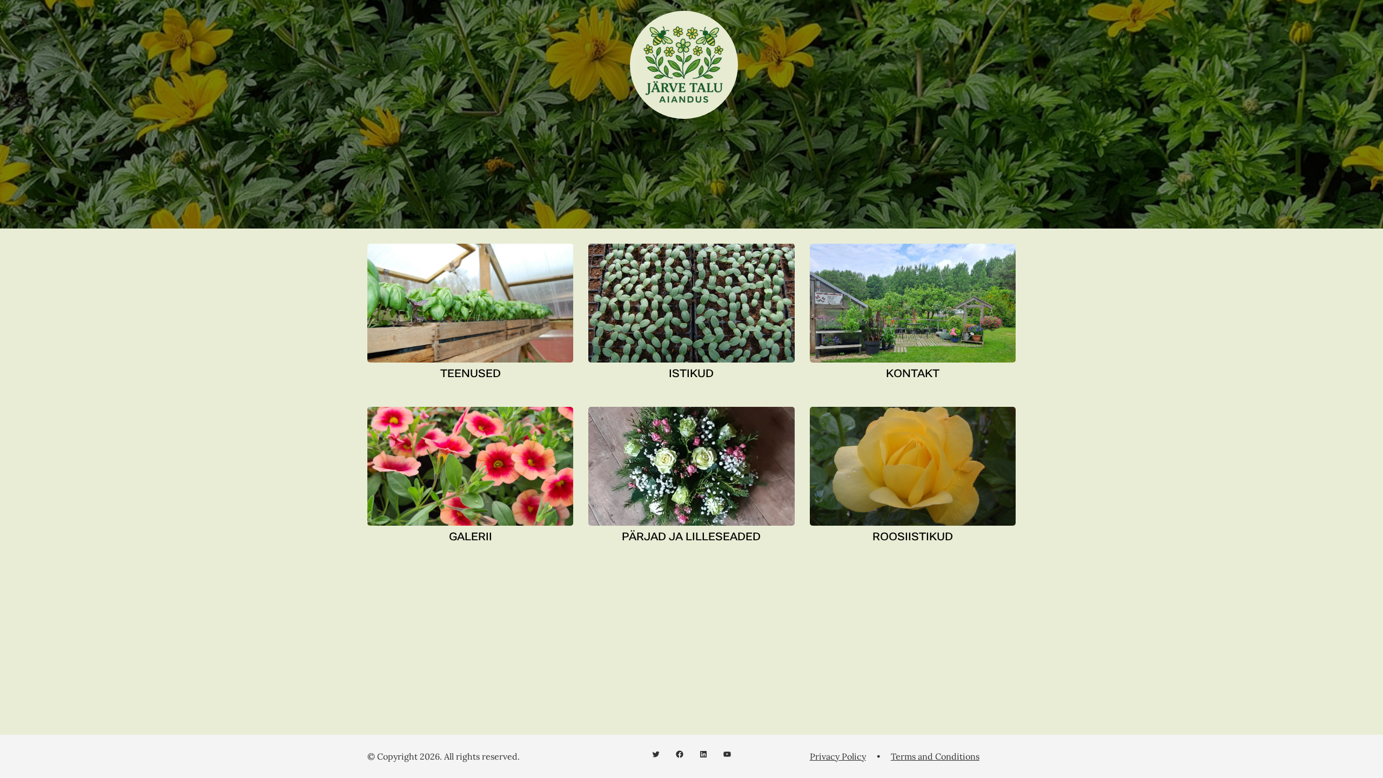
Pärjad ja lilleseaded (691, 536)
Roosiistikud (912, 536)
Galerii (470, 536)
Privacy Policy (838, 756)
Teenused (470, 373)
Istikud (691, 373)
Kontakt (912, 373)
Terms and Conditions (935, 756)
